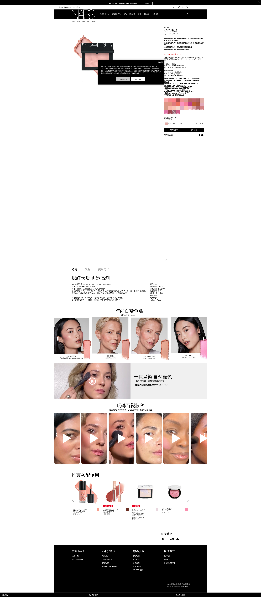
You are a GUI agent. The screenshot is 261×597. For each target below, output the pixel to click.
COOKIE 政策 (138, 570)
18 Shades (107, 512)
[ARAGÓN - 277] (127, 509)
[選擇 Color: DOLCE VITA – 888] (194, 100)
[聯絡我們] (179, 7)
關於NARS (75, 556)
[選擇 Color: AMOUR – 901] (190, 100)
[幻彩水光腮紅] (175, 492)
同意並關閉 (138, 79)
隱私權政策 (171, 584)
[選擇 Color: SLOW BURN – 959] (178, 108)
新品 (125, 14)
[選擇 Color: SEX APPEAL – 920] (202, 100)
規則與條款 (178, 584)
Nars (73, 21)
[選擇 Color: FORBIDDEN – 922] (170, 104)
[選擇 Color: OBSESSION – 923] (178, 104)
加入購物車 (174, 130)
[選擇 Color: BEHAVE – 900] (186, 100)
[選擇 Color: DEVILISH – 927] (174, 108)
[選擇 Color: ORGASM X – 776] (174, 100)
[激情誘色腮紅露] (86, 492)
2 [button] (128, 522)
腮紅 (88, 21)
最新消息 (167, 556)
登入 (174, 7)
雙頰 (83, 21)
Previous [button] (73, 500)
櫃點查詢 (5, 595)
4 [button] (133, 522)
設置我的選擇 (123, 79)
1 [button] (125, 522)
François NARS (77, 559)
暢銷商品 (132, 14)
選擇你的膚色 (125, 315)
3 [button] (130, 522)
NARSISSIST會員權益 (110, 566)
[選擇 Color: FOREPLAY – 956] (198, 104)
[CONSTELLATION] (157, 509)
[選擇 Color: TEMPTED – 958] (170, 108)
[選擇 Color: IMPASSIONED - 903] (202, 104)
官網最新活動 (104, 14)
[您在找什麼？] (188, 14)
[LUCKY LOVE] (186, 509)
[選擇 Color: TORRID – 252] (174, 104)
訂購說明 (136, 563)
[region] (131, 72)
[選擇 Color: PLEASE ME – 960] (182, 108)
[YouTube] (172, 539)
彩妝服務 (147, 14)
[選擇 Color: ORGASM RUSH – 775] (178, 100)
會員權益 (156, 14)
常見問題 (136, 559)
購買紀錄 (105, 563)
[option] (86, 497)
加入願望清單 (168, 135)
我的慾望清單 (107, 559)
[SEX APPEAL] (98, 509)
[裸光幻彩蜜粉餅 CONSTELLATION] (145, 492)
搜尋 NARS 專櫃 (169, 563)
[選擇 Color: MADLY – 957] (166, 108)
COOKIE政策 (186, 584)
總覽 (74, 269)
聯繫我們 (136, 556)
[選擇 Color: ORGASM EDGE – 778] (170, 100)
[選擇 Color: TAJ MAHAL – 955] (194, 104)
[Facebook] (166, 539)
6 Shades (165, 511)
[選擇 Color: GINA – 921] (166, 104)
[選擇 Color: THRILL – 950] (182, 104)
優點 (88, 269)
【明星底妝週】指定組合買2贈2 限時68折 (128, 3)
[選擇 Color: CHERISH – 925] (186, 108)
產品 (139, 14)
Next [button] (188, 500)
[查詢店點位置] (183, 7)
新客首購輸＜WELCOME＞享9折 (70, 7)
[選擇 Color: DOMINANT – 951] (186, 104)
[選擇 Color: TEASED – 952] (190, 104)
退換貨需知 (137, 566)
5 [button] (136, 522)
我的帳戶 (105, 556)
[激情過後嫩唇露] (116, 492)
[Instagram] (163, 539)
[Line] (177, 539)
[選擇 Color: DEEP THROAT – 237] (182, 100)
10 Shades (77, 512)
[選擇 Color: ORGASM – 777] (166, 100)
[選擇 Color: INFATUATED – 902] (198, 100)
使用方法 (103, 269)
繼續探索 (160, 62)
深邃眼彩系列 (116, 14)
